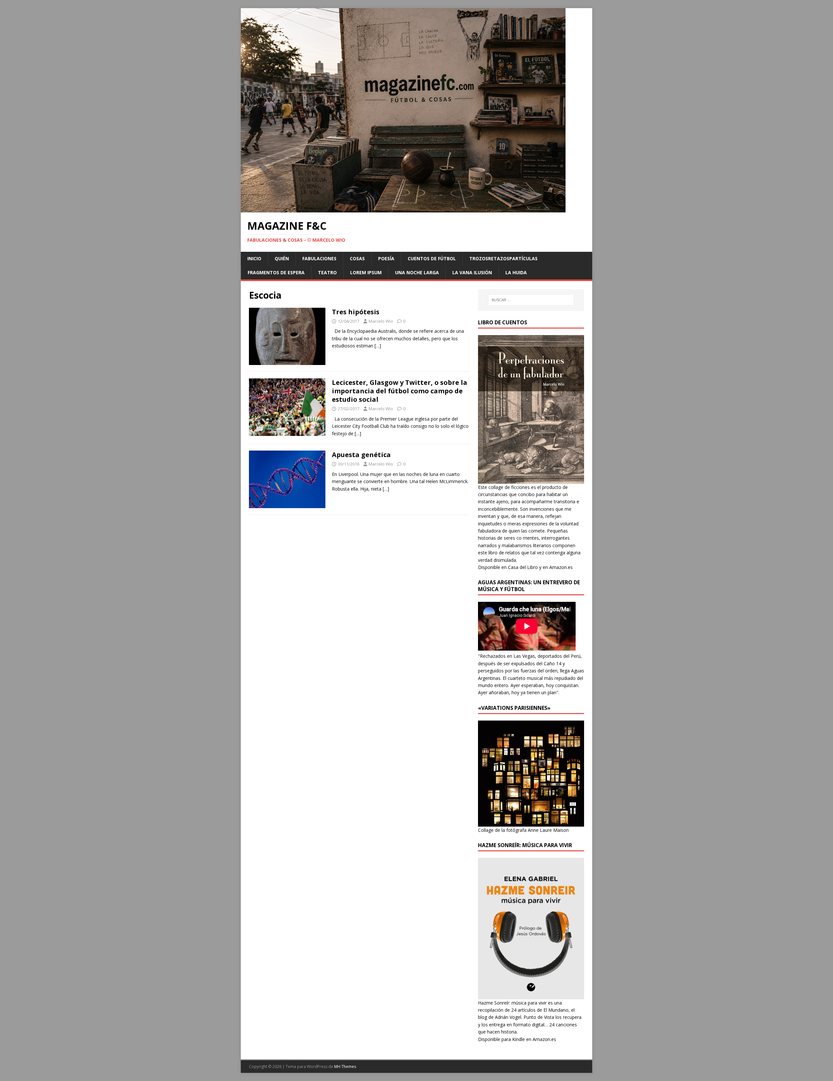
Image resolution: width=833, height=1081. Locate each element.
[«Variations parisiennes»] (531, 822)
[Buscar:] (531, 299)
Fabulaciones (319, 258)
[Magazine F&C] (403, 209)
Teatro (327, 272)
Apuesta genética (361, 454)
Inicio (254, 258)
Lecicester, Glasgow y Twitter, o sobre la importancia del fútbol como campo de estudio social (399, 391)
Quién (282, 258)
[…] (378, 346)
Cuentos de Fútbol (432, 258)
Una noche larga (417, 272)
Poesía (386, 258)
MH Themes (345, 1066)
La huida (516, 272)
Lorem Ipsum (366, 272)
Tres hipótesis (355, 311)
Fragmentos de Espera (276, 272)
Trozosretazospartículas (503, 258)
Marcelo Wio (381, 321)
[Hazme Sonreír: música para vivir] (531, 995)
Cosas (357, 258)
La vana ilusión (472, 272)
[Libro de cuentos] (531, 480)
